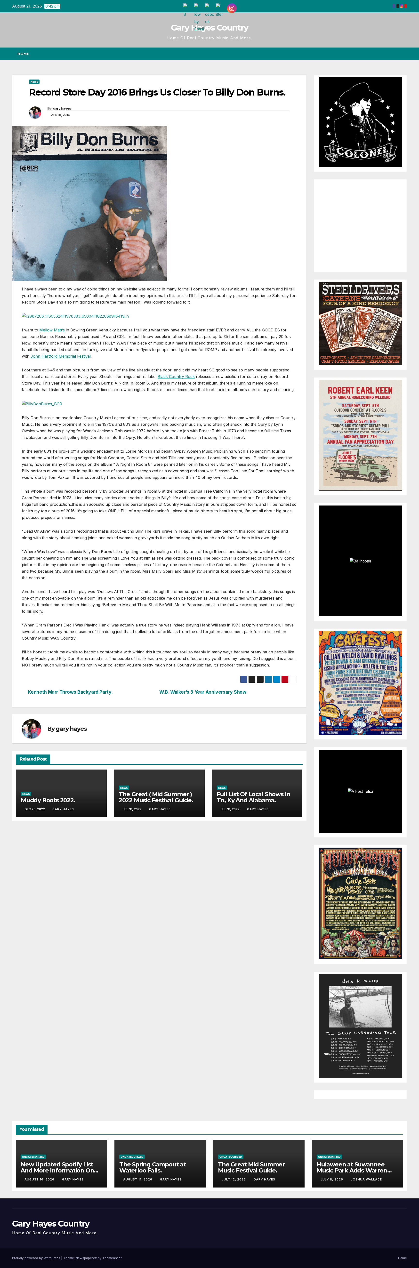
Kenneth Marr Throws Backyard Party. (70, 692)
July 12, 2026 (234, 1179)
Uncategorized (33, 1156)
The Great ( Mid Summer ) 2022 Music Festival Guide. (156, 797)
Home (23, 54)
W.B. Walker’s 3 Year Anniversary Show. (203, 692)
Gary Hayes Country (209, 28)
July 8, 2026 (332, 1179)
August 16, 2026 (39, 1179)
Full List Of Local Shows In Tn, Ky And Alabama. (253, 797)
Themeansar (111, 1258)
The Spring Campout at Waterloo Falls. (152, 1167)
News (34, 81)
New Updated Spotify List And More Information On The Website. (57, 1170)
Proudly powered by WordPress (36, 1258)
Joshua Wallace (366, 1179)
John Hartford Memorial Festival (61, 356)
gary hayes (62, 108)
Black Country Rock (176, 376)
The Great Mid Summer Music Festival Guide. (251, 1167)
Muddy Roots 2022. (48, 800)
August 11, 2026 (138, 1179)
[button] (394, 53)
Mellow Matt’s (52, 330)
